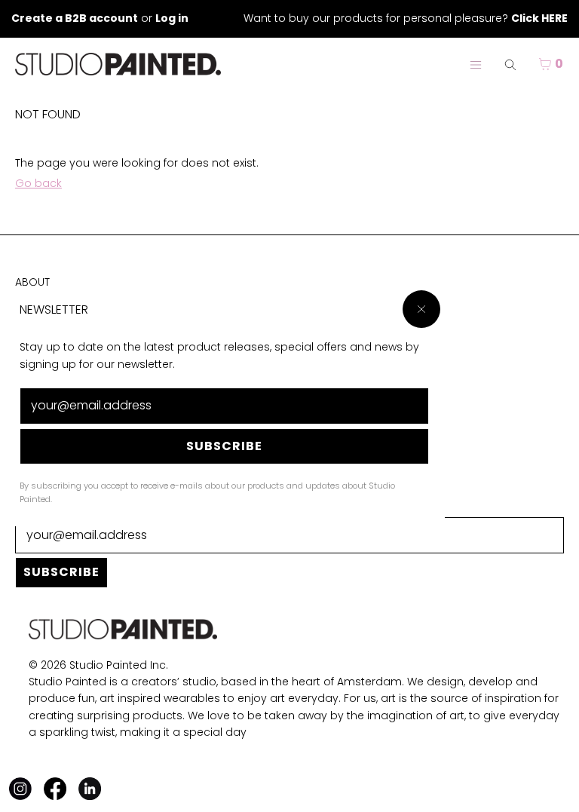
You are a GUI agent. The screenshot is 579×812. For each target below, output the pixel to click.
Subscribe (224, 446)
